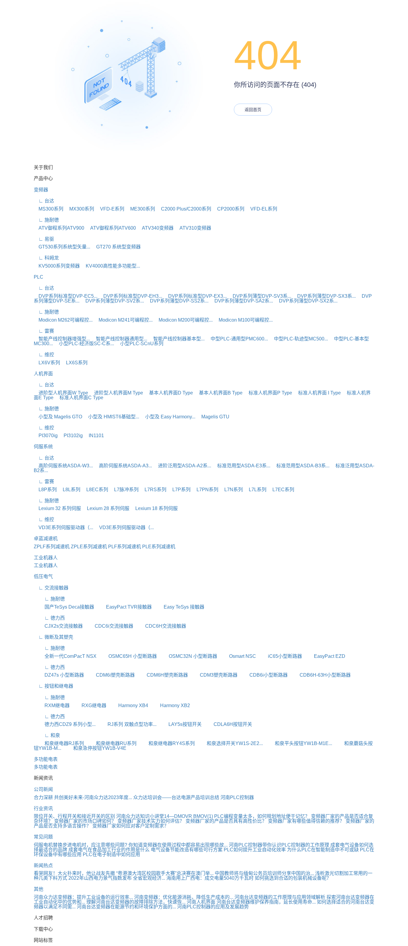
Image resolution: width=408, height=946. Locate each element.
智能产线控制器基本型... (176, 338)
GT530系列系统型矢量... (62, 246)
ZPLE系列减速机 (89, 546)
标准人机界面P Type (268, 392)
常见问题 (43, 836)
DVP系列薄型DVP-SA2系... (241, 300)
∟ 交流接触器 (51, 587)
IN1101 (94, 435)
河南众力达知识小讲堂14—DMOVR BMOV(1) (164, 816)
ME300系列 (140, 208)
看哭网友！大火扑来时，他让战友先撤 (74, 873)
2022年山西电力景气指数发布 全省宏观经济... (116, 878)
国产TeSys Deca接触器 (64, 606)
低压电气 (43, 576)
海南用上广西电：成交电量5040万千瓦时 (210, 878)
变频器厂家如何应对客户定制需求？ (130, 825)
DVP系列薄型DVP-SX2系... (306, 300)
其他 (38, 889)
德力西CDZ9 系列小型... (65, 724)
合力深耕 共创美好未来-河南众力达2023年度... (83, 797)
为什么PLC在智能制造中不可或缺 (323, 849)
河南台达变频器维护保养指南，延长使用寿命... (266, 901)
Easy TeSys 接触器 (178, 606)
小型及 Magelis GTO (58, 416)
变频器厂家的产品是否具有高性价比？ (226, 821)
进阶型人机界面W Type (61, 392)
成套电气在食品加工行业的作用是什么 (109, 849)
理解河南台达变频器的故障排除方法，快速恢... (135, 901)
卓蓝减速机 (46, 538)
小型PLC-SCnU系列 (139, 343)
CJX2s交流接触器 (58, 626)
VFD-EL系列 (261, 208)
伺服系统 (43, 446)
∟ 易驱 (44, 239)
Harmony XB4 (128, 705)
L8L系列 (69, 489)
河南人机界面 (201, 901)
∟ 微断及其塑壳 (53, 637)
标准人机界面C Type (79, 397)
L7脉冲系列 (124, 489)
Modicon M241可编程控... (123, 319)
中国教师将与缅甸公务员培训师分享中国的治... (264, 873)
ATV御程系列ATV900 (59, 228)
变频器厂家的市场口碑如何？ (85, 821)
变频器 (41, 189)
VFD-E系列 (109, 208)
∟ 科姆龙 (46, 257)
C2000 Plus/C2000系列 (183, 208)
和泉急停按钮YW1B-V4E (94, 748)
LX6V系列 (47, 362)
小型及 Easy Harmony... (167, 416)
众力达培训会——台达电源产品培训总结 (176, 797)
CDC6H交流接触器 (160, 626)
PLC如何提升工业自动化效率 (255, 849)
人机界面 (43, 373)
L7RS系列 (153, 489)
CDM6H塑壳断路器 (162, 675)
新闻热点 (43, 865)
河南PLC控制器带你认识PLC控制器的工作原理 (279, 844)
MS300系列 (48, 208)
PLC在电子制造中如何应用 (111, 854)
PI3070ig (46, 435)
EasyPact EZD (324, 656)
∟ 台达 (44, 200)
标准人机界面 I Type (317, 392)
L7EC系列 (281, 489)
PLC (38, 277)
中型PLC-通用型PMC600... (237, 338)
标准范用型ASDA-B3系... (300, 465)
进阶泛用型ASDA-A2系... (182, 465)
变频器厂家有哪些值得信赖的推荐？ (307, 821)
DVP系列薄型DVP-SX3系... (324, 296)
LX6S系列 (74, 362)
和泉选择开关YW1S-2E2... (229, 743)
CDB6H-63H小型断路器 (320, 675)
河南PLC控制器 (237, 797)
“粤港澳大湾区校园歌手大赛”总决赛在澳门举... (165, 873)
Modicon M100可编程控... (243, 319)
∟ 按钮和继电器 (53, 686)
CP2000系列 (228, 208)
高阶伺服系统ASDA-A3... (123, 465)
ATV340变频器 (155, 228)
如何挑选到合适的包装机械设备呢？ (293, 878)
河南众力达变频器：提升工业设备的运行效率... (83, 897)
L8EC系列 (95, 489)
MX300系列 (79, 208)
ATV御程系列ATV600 (110, 228)
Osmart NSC (237, 656)
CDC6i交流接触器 (108, 626)
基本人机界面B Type (218, 392)
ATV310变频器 (193, 228)
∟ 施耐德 (46, 219)
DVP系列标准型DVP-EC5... (65, 296)
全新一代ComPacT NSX (65, 656)
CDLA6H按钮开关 (227, 724)
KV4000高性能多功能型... (110, 265)
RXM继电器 (52, 705)
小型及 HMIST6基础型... (111, 416)
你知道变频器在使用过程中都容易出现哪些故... (178, 844)
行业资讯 (43, 808)
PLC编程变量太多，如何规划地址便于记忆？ (262, 816)
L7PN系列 (205, 489)
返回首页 (253, 109)
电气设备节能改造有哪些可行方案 (187, 849)
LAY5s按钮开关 (180, 724)
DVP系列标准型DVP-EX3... (195, 296)
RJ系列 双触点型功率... (127, 724)
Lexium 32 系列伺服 (57, 508)
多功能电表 (46, 759)
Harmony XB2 (169, 705)
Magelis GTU (213, 416)
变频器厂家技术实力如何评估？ (151, 821)
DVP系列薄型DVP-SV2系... (112, 300)
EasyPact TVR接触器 (123, 606)
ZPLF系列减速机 (52, 546)
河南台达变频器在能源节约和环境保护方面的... (126, 906)
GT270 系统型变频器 (116, 246)
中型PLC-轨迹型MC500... (298, 338)
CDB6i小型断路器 (263, 675)
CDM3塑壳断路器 (213, 675)
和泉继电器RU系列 (110, 743)
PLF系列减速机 (124, 546)
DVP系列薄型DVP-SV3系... (259, 296)
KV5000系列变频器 (57, 265)
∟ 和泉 (47, 735)
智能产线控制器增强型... (62, 338)
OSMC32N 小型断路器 (187, 656)
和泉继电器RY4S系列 (166, 743)
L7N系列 (231, 489)
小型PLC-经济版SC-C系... (84, 343)
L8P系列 (45, 489)
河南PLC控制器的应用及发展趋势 (213, 906)
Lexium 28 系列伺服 (105, 508)
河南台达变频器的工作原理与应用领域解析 (279, 897)
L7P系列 (179, 489)
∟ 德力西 (49, 618)
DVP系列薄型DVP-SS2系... (176, 300)
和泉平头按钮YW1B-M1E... (298, 743)
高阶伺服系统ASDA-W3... (63, 465)
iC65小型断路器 (279, 656)
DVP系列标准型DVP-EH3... (130, 296)
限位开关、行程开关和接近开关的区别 (74, 816)
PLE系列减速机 (158, 546)
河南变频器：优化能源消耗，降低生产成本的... (183, 897)
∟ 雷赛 (44, 331)
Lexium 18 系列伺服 (154, 508)
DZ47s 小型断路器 (59, 675)
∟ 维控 (44, 354)
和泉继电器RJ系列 (59, 743)
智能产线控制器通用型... (119, 338)
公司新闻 (43, 789)
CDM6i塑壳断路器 (110, 675)
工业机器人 (46, 557)
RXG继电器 (88, 705)
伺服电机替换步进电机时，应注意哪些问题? (80, 844)
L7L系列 (255, 489)
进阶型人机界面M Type (116, 392)
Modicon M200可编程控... (183, 319)
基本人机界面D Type (168, 392)
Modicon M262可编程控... (63, 319)
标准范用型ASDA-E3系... (241, 465)
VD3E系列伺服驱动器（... (63, 527)
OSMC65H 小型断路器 (127, 656)
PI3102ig (71, 435)
